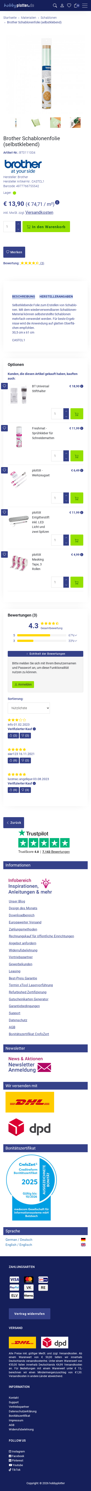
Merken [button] (15, 252)
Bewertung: (11, 263)
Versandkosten (39, 212)
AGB (12, 1027)
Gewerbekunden (20, 964)
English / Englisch (19, 1245)
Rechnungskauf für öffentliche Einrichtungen (41, 936)
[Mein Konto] (62, 5)
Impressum (16, 1420)
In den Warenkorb (48, 227)
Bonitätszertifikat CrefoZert (29, 1034)
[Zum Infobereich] (30, 884)
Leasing (14, 971)
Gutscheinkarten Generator (28, 999)
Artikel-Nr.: (11, 153)
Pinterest (17, 1460)
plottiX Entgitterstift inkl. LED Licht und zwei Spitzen (40, 522)
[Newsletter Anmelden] (45, 1065)
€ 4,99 (75, 554)
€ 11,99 (74, 428)
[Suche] (55, 5)
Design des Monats (23, 908)
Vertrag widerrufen (29, 1314)
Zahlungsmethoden (23, 929)
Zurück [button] (15, 822)
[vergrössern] (45, 74)
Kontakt (14, 1397)
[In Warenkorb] (76, 413)
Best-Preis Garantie (23, 978)
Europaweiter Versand (25, 922)
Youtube (17, 1465)
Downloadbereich (21, 915)
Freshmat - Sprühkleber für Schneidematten (43, 433)
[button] (4, 386)
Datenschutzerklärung (22, 1411)
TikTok (16, 1469)
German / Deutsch (19, 1240)
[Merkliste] (69, 5)
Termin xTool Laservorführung (31, 985)
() (15, 735)
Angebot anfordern (22, 943)
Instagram (18, 1451)
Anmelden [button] (24, 684)
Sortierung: (15, 699)
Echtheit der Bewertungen (47, 653)
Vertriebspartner (21, 957)
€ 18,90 (74, 386)
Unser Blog (17, 901)
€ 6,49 (75, 470)
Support (14, 1013)
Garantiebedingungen (24, 1006)
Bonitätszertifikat (19, 1415)
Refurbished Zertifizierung (27, 992)
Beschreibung (23, 296)
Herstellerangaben (56, 296)
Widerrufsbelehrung (23, 950)
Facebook (17, 1456)
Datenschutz (18, 1020)
